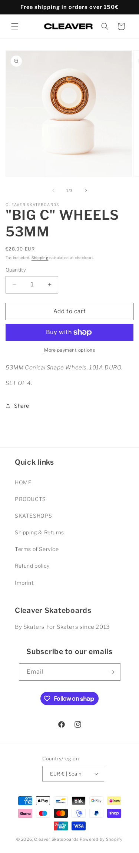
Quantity (16, 270)
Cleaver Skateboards (56, 839)
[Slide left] (53, 190)
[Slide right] (86, 190)
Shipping (40, 257)
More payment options (69, 350)
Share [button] (21, 405)
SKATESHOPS (33, 515)
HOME (23, 482)
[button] (15, 26)
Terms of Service (37, 549)
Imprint (24, 583)
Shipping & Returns (39, 532)
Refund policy (32, 565)
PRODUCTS (30, 499)
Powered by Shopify (101, 839)
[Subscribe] (112, 672)
